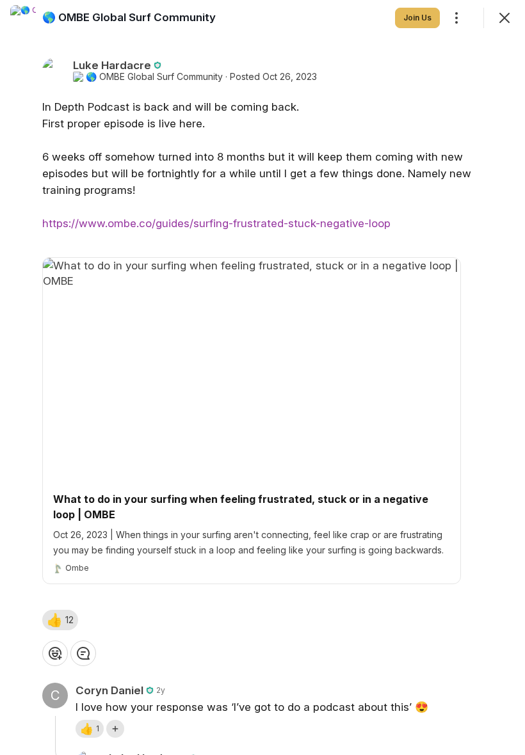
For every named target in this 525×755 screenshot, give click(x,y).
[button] (60, 620)
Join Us (417, 17)
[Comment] (83, 653)
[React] (55, 653)
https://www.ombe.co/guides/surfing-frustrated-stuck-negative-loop (216, 223)
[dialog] (262, 377)
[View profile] (23, 18)
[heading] (129, 17)
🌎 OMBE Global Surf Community (154, 77)
